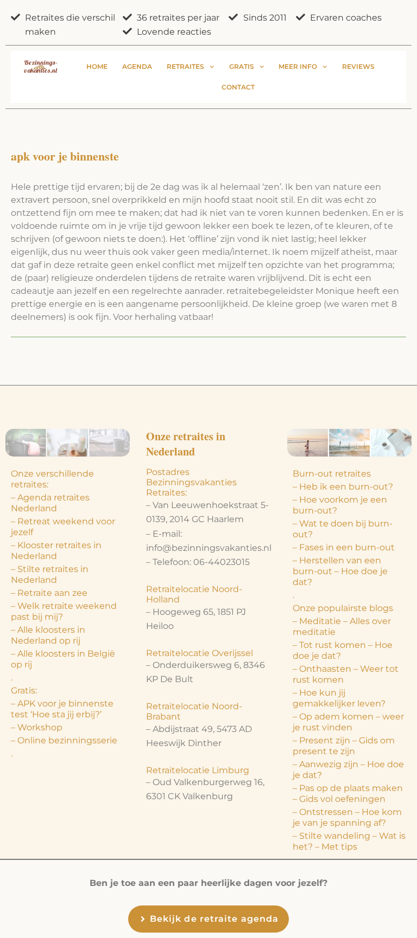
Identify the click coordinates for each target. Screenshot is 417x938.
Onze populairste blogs (343, 608)
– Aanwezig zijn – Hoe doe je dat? (348, 769)
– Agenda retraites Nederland (50, 502)
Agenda (137, 66)
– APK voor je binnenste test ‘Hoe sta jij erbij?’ (62, 708)
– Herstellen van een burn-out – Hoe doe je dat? (340, 571)
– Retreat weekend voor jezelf (63, 526)
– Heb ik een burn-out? (343, 486)
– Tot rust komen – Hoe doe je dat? (343, 650)
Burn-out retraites (332, 473)
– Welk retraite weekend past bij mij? (64, 611)
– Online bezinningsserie (64, 740)
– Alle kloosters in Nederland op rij (48, 635)
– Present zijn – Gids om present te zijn (344, 745)
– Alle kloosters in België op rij (63, 659)
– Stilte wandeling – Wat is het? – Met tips (349, 841)
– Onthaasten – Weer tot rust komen (346, 674)
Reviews (358, 66)
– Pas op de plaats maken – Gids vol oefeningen (348, 793)
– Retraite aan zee (49, 593)
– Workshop (36, 727)
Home (97, 66)
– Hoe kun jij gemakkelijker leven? (339, 698)
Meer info (298, 66)
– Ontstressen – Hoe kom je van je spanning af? (347, 817)
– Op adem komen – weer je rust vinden (348, 722)
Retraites (185, 66)
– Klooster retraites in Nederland (56, 550)
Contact (238, 87)
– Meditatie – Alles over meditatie (342, 626)
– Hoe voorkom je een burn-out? (340, 505)
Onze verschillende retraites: (52, 479)
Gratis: (24, 690)
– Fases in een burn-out (344, 547)
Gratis (241, 66)
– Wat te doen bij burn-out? (343, 528)
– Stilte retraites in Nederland (50, 574)
